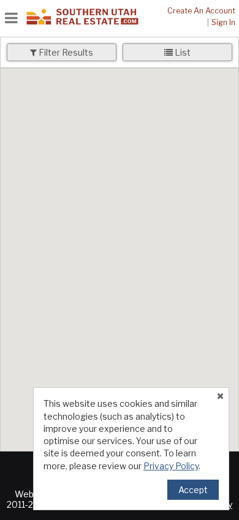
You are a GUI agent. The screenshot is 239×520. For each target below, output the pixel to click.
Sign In (223, 22)
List (182, 52)
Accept (193, 490)
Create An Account (201, 10)
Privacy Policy (171, 466)
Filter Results (65, 52)
